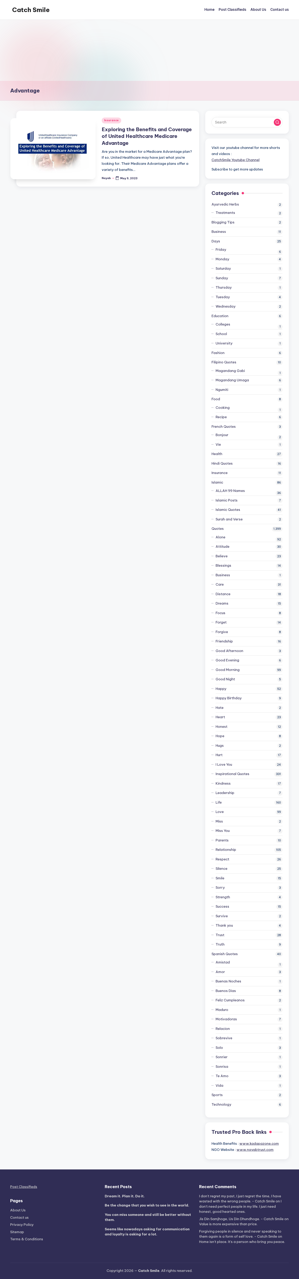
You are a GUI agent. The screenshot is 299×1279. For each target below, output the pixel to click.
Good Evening (227, 660)
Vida (219, 1085)
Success (222, 906)
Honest (221, 726)
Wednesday (226, 306)
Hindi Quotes (222, 463)
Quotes (218, 528)
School (221, 334)
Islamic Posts (227, 500)
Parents (222, 840)
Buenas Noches (228, 981)
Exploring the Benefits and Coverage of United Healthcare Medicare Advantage (147, 136)
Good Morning (228, 670)
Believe (222, 556)
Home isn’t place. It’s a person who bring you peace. (242, 1241)
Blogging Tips (223, 222)
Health (217, 454)
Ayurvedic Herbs (225, 204)
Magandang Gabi (230, 370)
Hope (220, 736)
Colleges (223, 324)
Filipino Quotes (224, 362)
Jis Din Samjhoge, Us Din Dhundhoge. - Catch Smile (241, 1219)
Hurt (219, 755)
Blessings (223, 565)
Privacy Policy (22, 1224)
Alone (220, 537)
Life (219, 802)
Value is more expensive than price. (228, 1224)
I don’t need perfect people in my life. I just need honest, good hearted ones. (240, 1206)
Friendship (224, 641)
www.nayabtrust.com (255, 1149)
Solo (219, 1047)
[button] (277, 122)
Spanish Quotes (225, 954)
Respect (222, 859)
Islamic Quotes (228, 509)
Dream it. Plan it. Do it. (125, 1196)
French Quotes (224, 426)
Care (220, 584)
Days (216, 241)
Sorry (220, 887)
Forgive (222, 632)
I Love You (224, 764)
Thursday (224, 287)
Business (219, 231)
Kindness (223, 783)
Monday (222, 259)
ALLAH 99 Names (230, 490)
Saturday (223, 268)
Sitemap (17, 1232)
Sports (217, 1095)
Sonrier (222, 1057)
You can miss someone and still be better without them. (148, 1217)
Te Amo (222, 1076)
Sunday (222, 278)
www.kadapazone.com (259, 1143)
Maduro (222, 1009)
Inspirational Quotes (232, 774)
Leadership (225, 793)
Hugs (220, 745)
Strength (223, 897)
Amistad (223, 962)
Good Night (225, 679)
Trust (220, 935)
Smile (220, 878)
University (224, 343)
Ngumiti (222, 389)
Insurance (111, 120)
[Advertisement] (149, 50)
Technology (221, 1104)
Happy (221, 688)
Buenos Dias (226, 991)
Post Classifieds (23, 1186)
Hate (220, 707)
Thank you (224, 925)
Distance (223, 594)
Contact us (19, 1217)
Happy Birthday (229, 698)
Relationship (226, 849)
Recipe (221, 417)
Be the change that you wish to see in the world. (147, 1205)
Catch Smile (31, 10)
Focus (220, 613)
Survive (222, 916)
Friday (221, 249)
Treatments (225, 212)
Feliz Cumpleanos (230, 1000)
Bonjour (222, 435)
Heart (220, 717)
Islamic (217, 482)
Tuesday (223, 297)
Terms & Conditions (26, 1239)
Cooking (223, 407)
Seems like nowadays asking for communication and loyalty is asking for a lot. (147, 1232)
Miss (219, 821)
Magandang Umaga (232, 380)
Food (216, 399)
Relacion (223, 1028)
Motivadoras (226, 1019)
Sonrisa (222, 1066)
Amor (220, 972)
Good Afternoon (229, 651)
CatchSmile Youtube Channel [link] (236, 160)
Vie (218, 444)
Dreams (222, 603)
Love (220, 811)
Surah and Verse (229, 519)
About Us (18, 1210)
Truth (220, 944)
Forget (221, 622)
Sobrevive (224, 1038)
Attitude (222, 546)
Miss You (223, 830)
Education (220, 316)
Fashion (218, 353)
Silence (221, 868)
